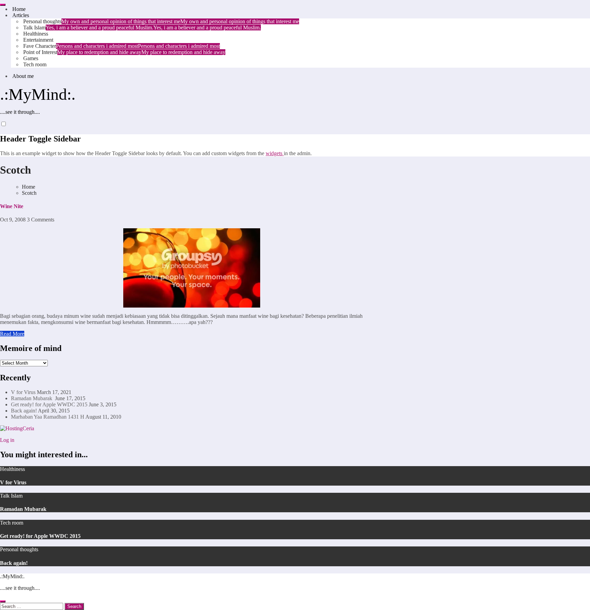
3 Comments (40, 219)
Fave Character (121, 46)
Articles (20, 15)
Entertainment (37, 40)
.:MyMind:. (37, 94)
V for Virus (23, 392)
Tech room (34, 64)
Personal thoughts (160, 21)
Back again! (24, 411)
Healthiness (35, 34)
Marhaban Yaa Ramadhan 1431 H (47, 417)
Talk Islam (141, 27)
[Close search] (2, 601)
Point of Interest (123, 52)
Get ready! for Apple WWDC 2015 (49, 404)
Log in (7, 440)
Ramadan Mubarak (32, 398)
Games (30, 58)
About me (22, 76)
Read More (12, 334)
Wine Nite (11, 206)
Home (18, 9)
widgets (275, 153)
